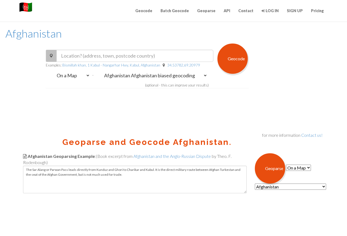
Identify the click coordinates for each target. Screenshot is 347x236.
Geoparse (206, 10)
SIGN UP (295, 10)
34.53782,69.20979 (183, 65)
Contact (245, 10)
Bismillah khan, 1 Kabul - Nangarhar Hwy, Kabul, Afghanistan (111, 65)
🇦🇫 (26, 6)
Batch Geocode (174, 10)
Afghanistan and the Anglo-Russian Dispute (172, 156)
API (227, 10)
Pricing (317, 10)
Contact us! (312, 135)
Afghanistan (33, 33)
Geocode (143, 10)
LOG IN (272, 10)
